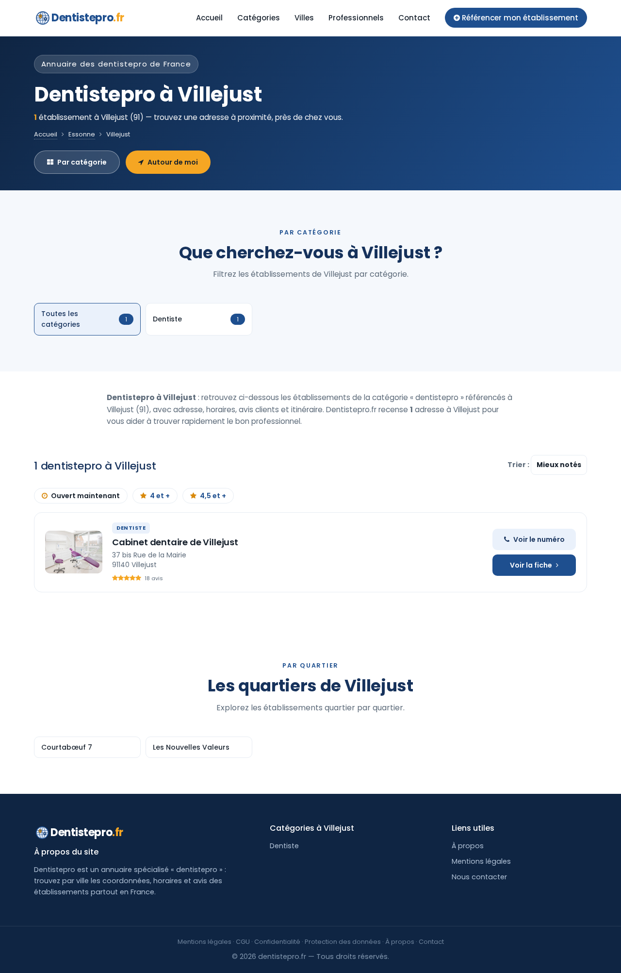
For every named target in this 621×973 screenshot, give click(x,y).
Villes (304, 18)
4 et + (160, 496)
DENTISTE (131, 528)
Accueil (209, 18)
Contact (414, 18)
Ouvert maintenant (85, 496)
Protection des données (343, 941)
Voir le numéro (539, 539)
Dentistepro (87, 17)
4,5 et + (213, 496)
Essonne (81, 134)
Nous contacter (479, 877)
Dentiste (284, 846)
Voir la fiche (531, 565)
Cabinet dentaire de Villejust (175, 542)
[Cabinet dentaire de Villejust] (73, 552)
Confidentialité (277, 941)
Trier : (519, 465)
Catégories (258, 18)
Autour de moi (172, 162)
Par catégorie (82, 162)
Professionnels (356, 18)
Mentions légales (481, 861)
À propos (468, 846)
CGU (243, 941)
